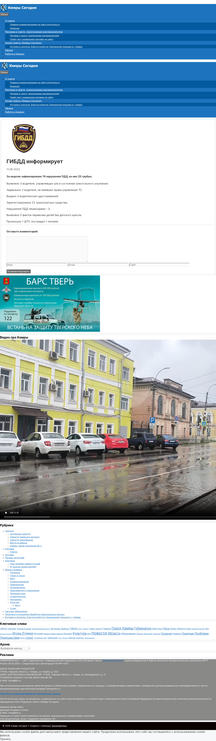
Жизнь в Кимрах (13, 570)
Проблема (202, 633)
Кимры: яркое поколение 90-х (26, 546)
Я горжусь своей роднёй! (23, 567)
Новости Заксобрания (21, 540)
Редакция (15, 28)
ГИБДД (73, 628)
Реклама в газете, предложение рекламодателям (34, 31)
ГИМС (80, 629)
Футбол (65, 638)
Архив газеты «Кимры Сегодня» (23, 42)
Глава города (95, 629)
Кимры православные (53, 634)
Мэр (89, 634)
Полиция (166, 633)
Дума (188, 629)
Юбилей (72, 638)
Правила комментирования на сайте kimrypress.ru (35, 24)
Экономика (16, 599)
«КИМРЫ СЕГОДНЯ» (112, 660)
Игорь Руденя (22, 633)
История (9, 555)
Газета (85, 629)
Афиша (9, 50)
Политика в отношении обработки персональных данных (34, 614)
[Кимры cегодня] (18, 10)
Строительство (18, 596)
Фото (17, 605)
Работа (13, 552)
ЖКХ (12, 578)
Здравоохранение (19, 581)
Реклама (9, 549)
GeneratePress (59, 726)
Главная (106, 628)
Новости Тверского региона (24, 537)
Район (22, 638)
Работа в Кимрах (14, 54)
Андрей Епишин (24, 629)
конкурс (80, 638)
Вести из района (18, 543)
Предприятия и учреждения (24, 590)
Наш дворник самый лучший (25, 564)
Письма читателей (14, 558)
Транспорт (52, 638)
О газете (10, 20)
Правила (176, 633)
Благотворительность (41, 629)
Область (114, 633)
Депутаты (157, 628)
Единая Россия (198, 629)
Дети (166, 628)
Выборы (65, 628)
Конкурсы (10, 561)
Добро (173, 628)
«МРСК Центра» (8, 628)
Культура (14, 602)
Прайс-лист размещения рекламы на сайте (31, 39)
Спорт (13, 608)
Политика (15, 572)
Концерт (68, 633)
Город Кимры (123, 628)
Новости (9, 531)
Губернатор (143, 628)
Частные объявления (16, 611)
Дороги (181, 628)
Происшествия (17, 593)
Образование (17, 584)
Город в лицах (17, 575)
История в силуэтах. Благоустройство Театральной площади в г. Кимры (46, 46)
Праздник (188, 633)
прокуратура (89, 638)
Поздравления (17, 587)
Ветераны (55, 628)
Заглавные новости (20, 534)
